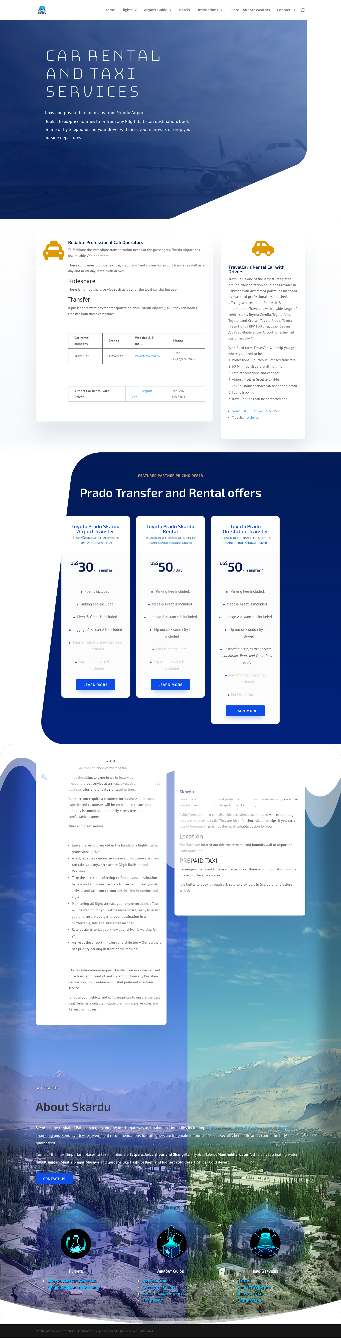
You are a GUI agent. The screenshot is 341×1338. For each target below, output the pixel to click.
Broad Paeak (222, 1127)
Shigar (279, 1127)
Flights (127, 10)
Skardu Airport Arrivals (72, 1280)
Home (110, 10)
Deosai (241, 1127)
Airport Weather (254, 1287)
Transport (153, 1300)
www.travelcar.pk (148, 356)
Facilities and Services (164, 1293)
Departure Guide (158, 1287)
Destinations (207, 10)
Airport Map (249, 1293)
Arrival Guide (156, 1280)
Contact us (286, 10)
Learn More (96, 684)
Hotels (184, 10)
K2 (207, 1127)
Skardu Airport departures (73, 1287)
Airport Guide (155, 10)
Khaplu (293, 1127)
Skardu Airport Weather (250, 10)
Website (253, 417)
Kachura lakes (261, 1127)
